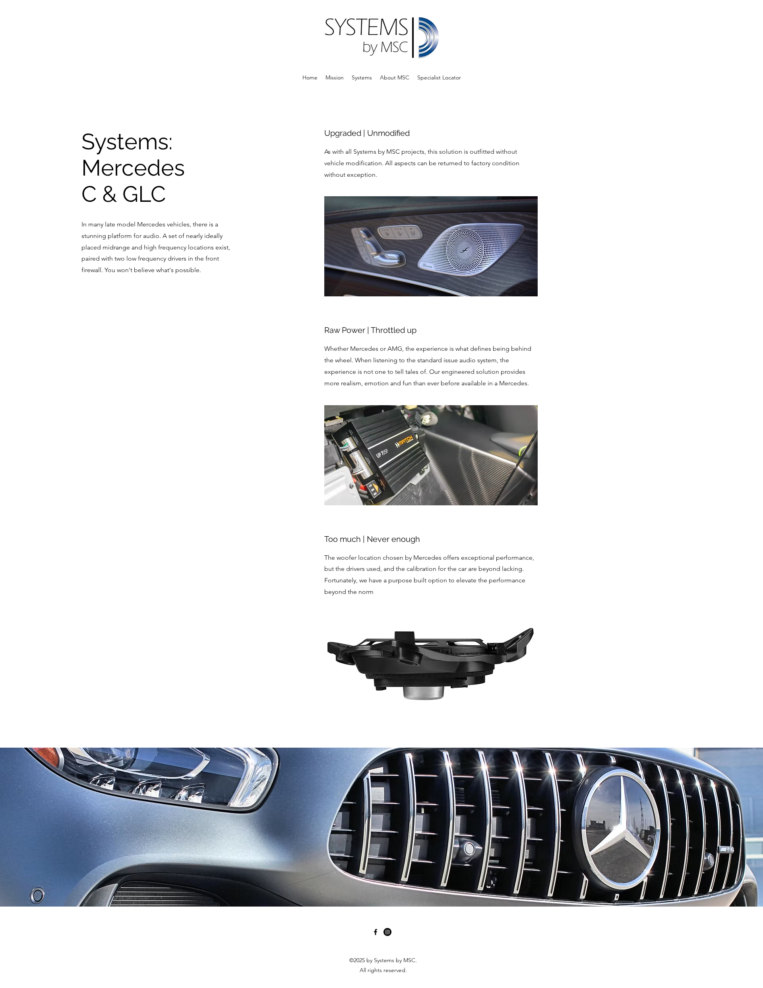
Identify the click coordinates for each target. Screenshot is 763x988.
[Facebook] (376, 932)
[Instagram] (387, 932)
